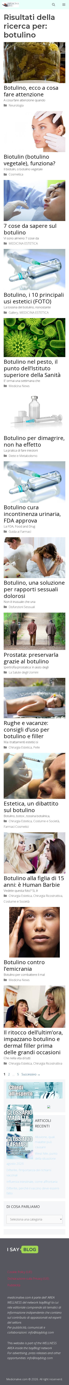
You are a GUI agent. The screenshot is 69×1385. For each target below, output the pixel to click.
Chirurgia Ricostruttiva (47, 896)
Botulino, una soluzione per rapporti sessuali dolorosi (34, 589)
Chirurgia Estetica (20, 747)
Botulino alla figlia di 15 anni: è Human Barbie (34, 881)
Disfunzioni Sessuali (22, 607)
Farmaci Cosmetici (16, 826)
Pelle (36, 747)
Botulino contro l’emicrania (24, 965)
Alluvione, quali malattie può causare (45, 1142)
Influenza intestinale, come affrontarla (31, 1181)
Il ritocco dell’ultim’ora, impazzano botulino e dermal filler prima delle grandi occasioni (33, 1042)
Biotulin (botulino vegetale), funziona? (29, 160)
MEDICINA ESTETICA (23, 243)
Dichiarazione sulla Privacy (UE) (28, 1278)
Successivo (31, 1074)
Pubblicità (13, 1285)
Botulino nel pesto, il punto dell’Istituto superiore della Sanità (32, 368)
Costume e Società (46, 821)
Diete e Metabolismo (23, 456)
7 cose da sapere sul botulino (30, 229)
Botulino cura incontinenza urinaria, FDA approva (32, 513)
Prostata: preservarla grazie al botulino (31, 658)
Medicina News (19, 386)
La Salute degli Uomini (23, 672)
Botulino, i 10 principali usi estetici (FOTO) (34, 298)
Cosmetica (16, 174)
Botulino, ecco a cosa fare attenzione (31, 91)
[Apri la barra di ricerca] (53, 4)
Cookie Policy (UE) (19, 1272)
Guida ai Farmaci (20, 531)
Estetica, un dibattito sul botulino (31, 807)
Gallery (13, 312)
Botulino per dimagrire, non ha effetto (34, 441)
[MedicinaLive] (10, 4)
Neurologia (16, 105)
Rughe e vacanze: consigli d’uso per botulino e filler (26, 729)
